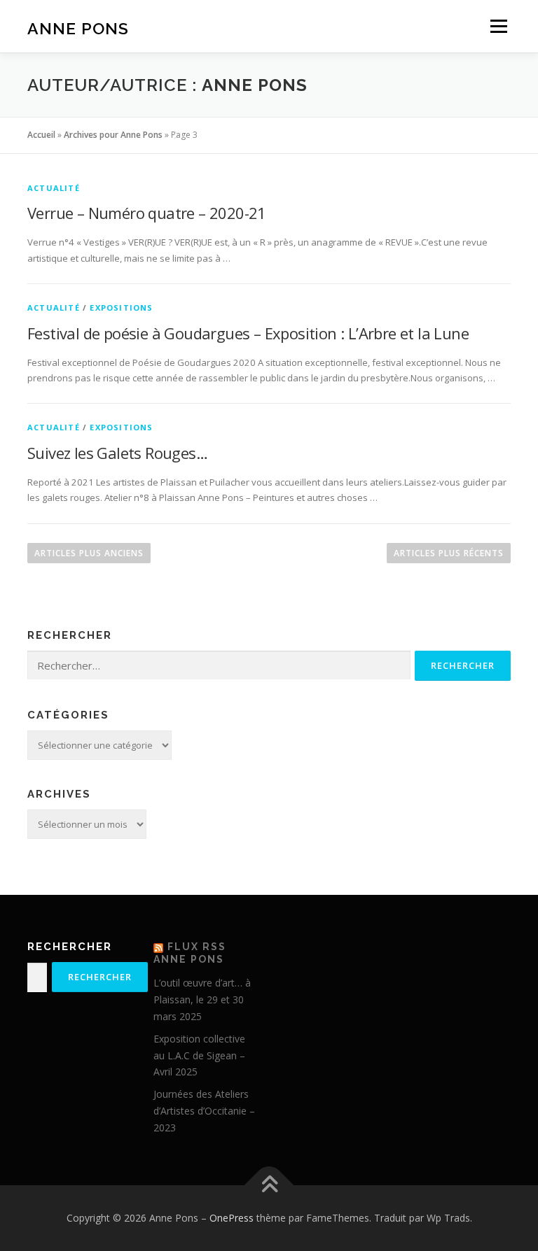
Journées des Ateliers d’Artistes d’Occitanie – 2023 (204, 1110)
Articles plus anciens (89, 553)
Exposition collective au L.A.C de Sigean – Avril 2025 (199, 1055)
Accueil (41, 135)
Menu (498, 26)
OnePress (231, 1217)
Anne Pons (78, 27)
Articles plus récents (449, 553)
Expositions (121, 307)
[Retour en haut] (269, 1185)
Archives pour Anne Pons (113, 135)
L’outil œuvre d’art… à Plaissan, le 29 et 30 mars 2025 (202, 999)
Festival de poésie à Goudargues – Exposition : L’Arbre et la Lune (248, 333)
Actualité (53, 188)
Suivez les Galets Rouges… (117, 452)
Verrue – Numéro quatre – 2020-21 (146, 212)
